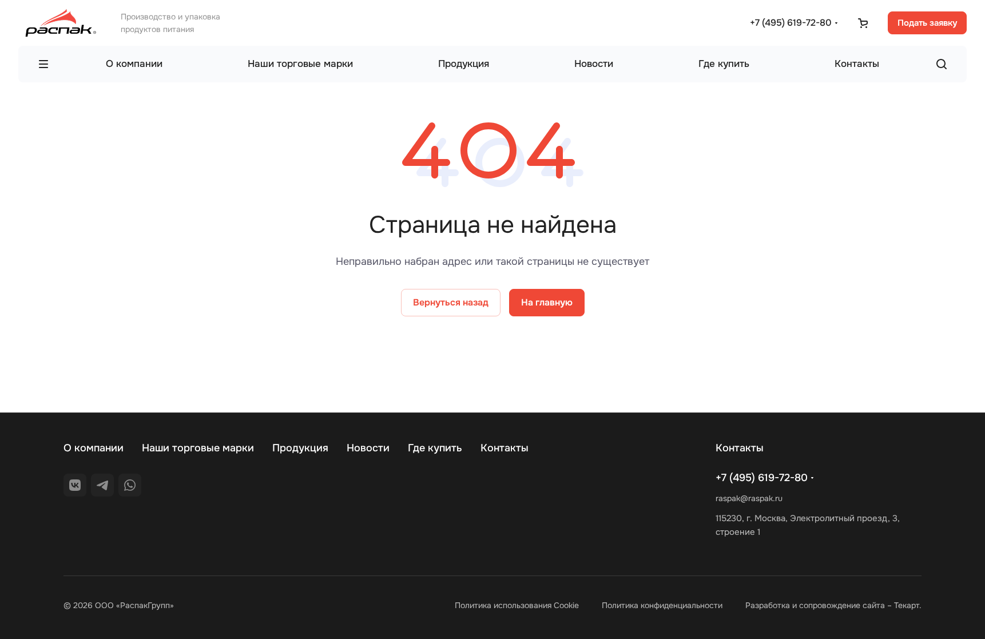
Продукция (300, 448)
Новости (368, 448)
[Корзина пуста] (862, 23)
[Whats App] (129, 485)
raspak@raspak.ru (749, 498)
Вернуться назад (450, 302)
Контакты (504, 448)
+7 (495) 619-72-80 (791, 23)
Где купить (435, 448)
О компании (93, 448)
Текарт (906, 605)
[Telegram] (102, 485)
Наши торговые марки (198, 448)
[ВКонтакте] (74, 485)
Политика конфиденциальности (662, 605)
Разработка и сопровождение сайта (815, 605)
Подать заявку (927, 23)
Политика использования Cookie (517, 605)
